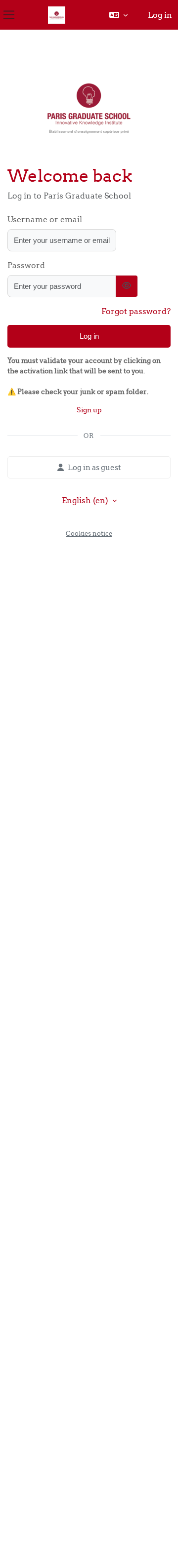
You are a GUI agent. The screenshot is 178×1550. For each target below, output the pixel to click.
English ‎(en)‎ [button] (86, 500)
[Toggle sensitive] (127, 286)
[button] (118, 15)
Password (26, 265)
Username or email (44, 219)
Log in (160, 15)
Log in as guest (94, 467)
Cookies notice (89, 533)
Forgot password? (136, 311)
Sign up (89, 409)
